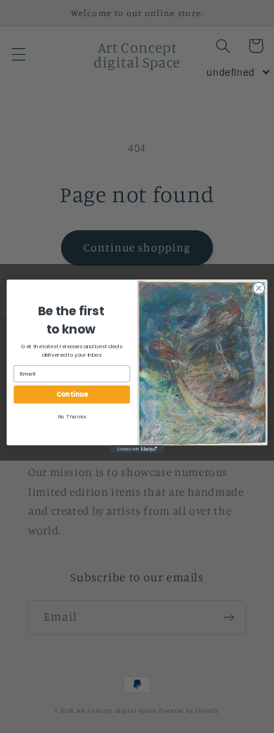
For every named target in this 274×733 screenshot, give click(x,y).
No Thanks (72, 417)
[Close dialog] (259, 288)
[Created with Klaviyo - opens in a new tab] (137, 449)
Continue (72, 394)
